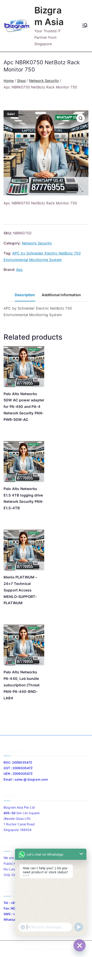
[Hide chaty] (79, 945)
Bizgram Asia (59, 949)
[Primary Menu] (84, 25)
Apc (19, 269)
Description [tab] (25, 295)
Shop (21, 80)
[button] (80, 118)
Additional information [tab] (61, 295)
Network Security (44, 80)
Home (9, 80)
